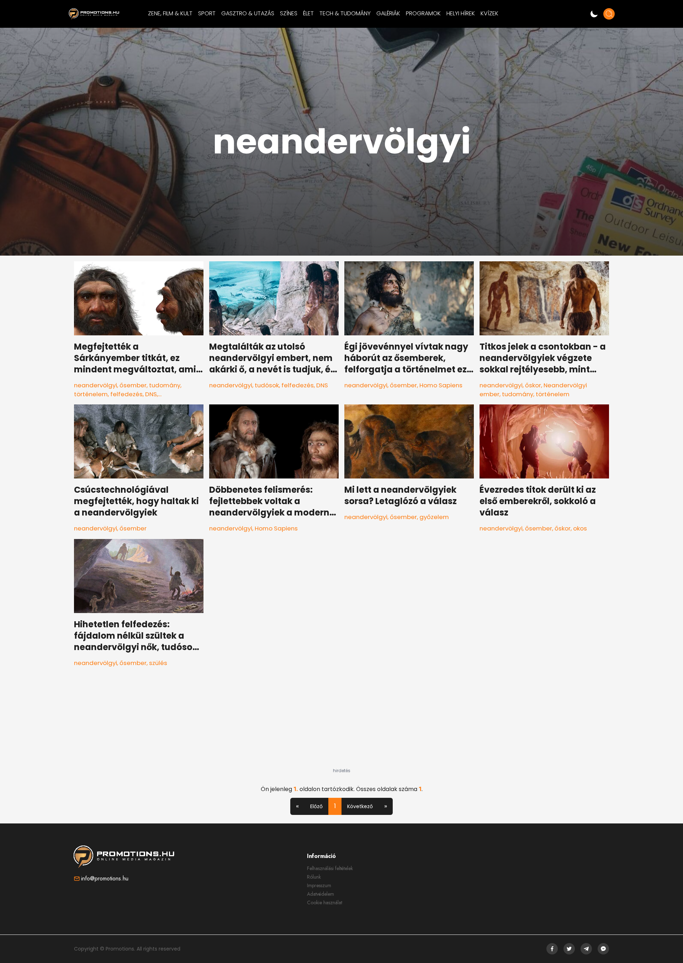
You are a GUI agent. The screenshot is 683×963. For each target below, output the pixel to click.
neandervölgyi (95, 385)
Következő (360, 806)
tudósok (267, 385)
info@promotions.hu (104, 878)
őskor (533, 385)
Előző (316, 806)
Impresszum (319, 885)
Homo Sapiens (440, 385)
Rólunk (314, 876)
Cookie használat (324, 902)
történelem (91, 394)
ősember (133, 385)
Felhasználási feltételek (330, 868)
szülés (158, 663)
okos (580, 528)
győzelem (434, 517)
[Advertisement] (341, 723)
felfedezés (126, 394)
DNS (151, 394)
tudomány (164, 385)
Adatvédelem (320, 893)
